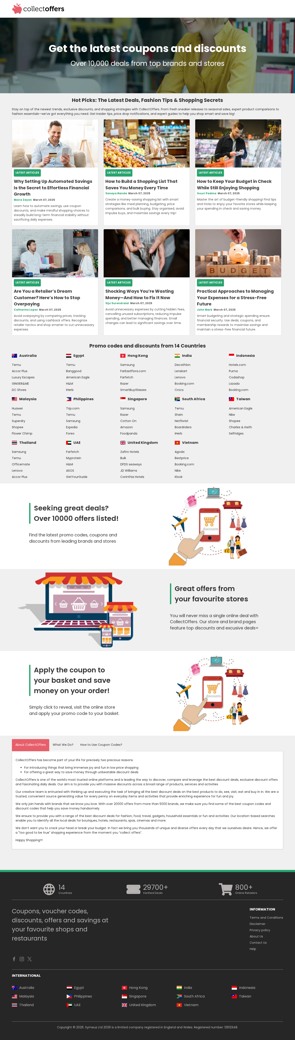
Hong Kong (138, 355)
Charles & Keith (240, 427)
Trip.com (72, 408)
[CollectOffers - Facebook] (14, 960)
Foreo (70, 433)
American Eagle (78, 377)
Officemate (21, 464)
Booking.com (184, 383)
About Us (256, 936)
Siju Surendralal (117, 303)
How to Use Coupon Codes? (101, 745)
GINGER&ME (20, 383)
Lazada (234, 383)
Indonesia (245, 355)
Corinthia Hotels (132, 477)
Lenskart (181, 371)
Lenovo (180, 377)
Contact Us (258, 942)
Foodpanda (128, 433)
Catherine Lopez (26, 309)
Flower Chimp (22, 433)
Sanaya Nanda (116, 193)
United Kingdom (143, 442)
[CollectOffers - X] (29, 960)
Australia (28, 355)
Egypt (78, 355)
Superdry (18, 421)
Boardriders (183, 427)
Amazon (126, 427)
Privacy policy (260, 930)
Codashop (236, 377)
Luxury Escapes (23, 377)
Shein (179, 415)
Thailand (27, 442)
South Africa (193, 399)
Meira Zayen (23, 200)
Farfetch (126, 377)
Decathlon (182, 365)
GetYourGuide (76, 477)
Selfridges (236, 433)
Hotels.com (237, 365)
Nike (232, 415)
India (187, 355)
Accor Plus (19, 371)
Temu (16, 365)
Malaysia (27, 399)
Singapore (137, 399)
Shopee (17, 427)
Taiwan (243, 399)
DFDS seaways (131, 464)
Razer (124, 383)
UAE (77, 442)
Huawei (17, 408)
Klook (178, 477)
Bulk (123, 458)
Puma (233, 371)
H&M (69, 383)
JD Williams (128, 470)
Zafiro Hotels (129, 452)
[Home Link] (38, 8)
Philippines (83, 399)
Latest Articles (27, 172)
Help (253, 949)
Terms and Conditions (266, 917)
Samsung (127, 365)
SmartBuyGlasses (133, 390)
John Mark (204, 309)
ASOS (70, 470)
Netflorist (181, 421)
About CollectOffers (30, 745)
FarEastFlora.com (133, 371)
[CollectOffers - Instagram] (22, 960)
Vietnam (190, 442)
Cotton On (128, 421)
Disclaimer (257, 924)
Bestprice (182, 458)
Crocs (179, 390)
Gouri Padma (206, 193)
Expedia (72, 427)
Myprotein (73, 458)
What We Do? (63, 745)
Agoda (179, 452)
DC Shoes (19, 390)
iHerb (70, 390)
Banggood (73, 371)
